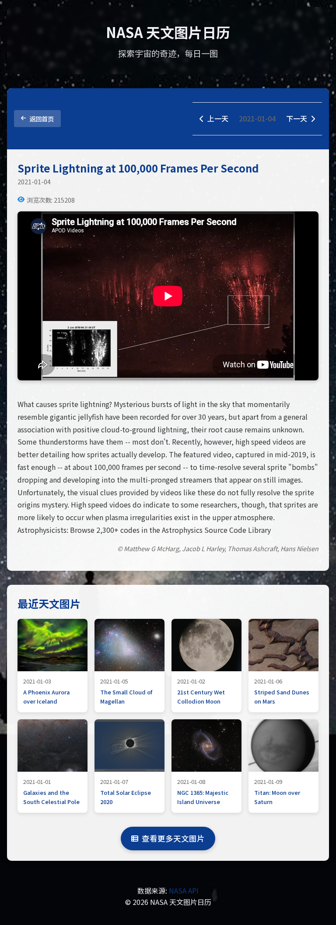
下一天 (296, 118)
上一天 (217, 118)
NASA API (184, 890)
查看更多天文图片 (173, 838)
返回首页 (41, 118)
